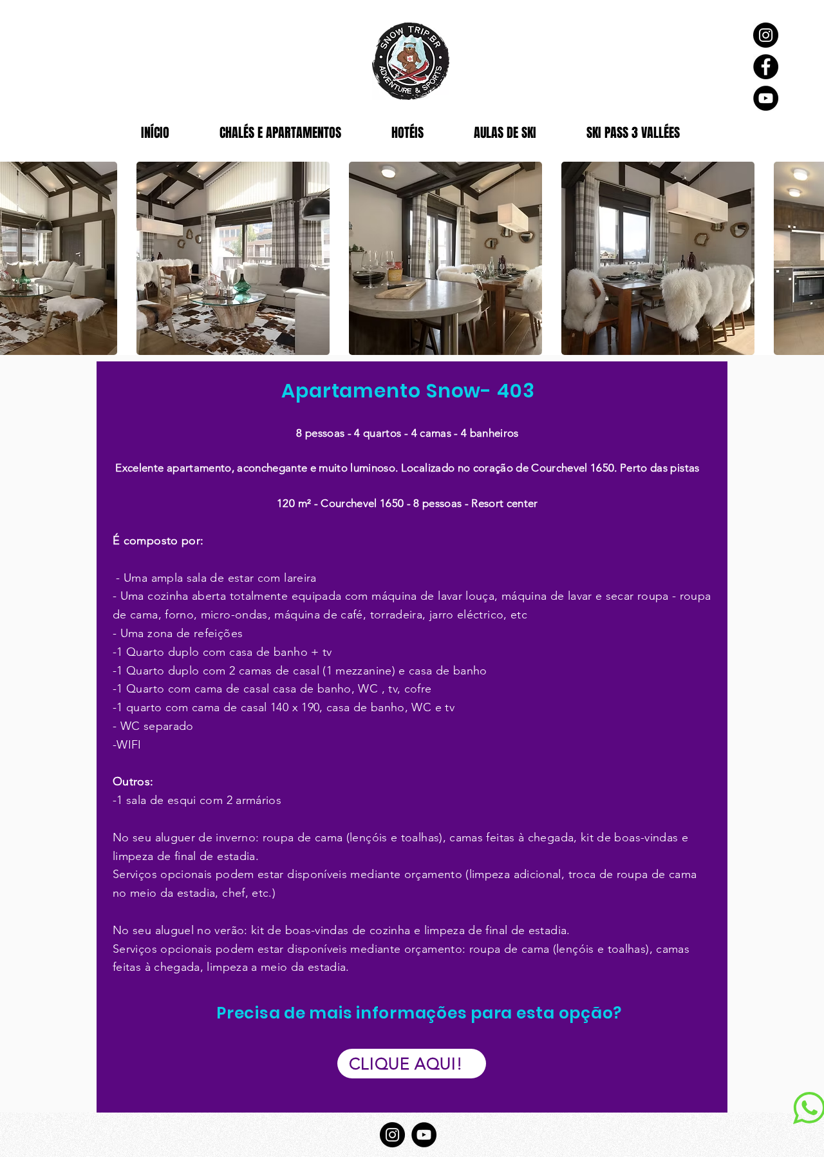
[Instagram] (765, 35)
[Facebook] (765, 66)
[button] (233, 258)
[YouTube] (765, 98)
